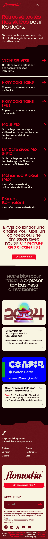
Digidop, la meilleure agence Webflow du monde (16, 535)
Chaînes (5, 448)
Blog (28, 456)
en (37, 5)
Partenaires (31, 452)
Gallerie (5, 456)
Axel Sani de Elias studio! (42, 535)
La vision (6, 452)
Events (29, 448)
